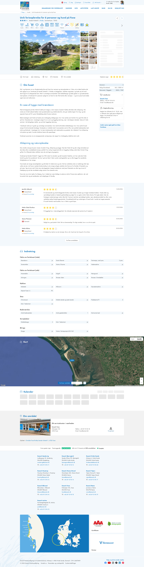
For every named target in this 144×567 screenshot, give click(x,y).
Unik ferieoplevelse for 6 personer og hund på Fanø (44, 12)
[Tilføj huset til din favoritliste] (122, 18)
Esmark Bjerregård (68, 456)
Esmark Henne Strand (69, 471)
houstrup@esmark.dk (43, 477)
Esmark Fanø (104, 99)
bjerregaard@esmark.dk (68, 462)
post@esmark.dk (41, 507)
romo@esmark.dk (91, 492)
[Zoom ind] (141, 379)
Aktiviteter (84, 8)
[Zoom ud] (141, 382)
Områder (69, 8)
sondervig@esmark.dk (43, 462)
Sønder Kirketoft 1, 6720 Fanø (46, 440)
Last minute (95, 8)
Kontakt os (44, 563)
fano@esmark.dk (83, 431)
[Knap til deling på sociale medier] (117, 18)
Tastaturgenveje (119, 385)
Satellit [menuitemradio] (139, 339)
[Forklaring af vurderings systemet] (24, 20)
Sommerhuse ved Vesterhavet (52, 8)
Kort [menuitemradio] (132, 339)
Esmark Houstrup (42, 471)
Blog (103, 8)
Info (76, 8)
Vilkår (142, 385)
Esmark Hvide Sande (92, 456)
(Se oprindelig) (30, 194)
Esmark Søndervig (43, 456)
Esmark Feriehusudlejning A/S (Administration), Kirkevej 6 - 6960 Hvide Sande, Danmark (45, 561)
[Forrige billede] (23, 50)
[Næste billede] (122, 26)
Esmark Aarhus (42, 500)
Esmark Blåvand (42, 486)
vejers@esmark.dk (91, 477)
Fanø (32, 440)
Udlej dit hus (119, 8)
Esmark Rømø (90, 486)
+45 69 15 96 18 (85, 429)
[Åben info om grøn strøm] (86, 26)
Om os (110, 8)
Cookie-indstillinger (70, 563)
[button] (72, 360)
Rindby (42, 20)
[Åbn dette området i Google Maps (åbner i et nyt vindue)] (3, 385)
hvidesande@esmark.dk (92, 462)
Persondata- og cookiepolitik (56, 563)
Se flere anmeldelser (72, 240)
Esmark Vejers (90, 471)
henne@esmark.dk (67, 477)
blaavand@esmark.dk (43, 492)
